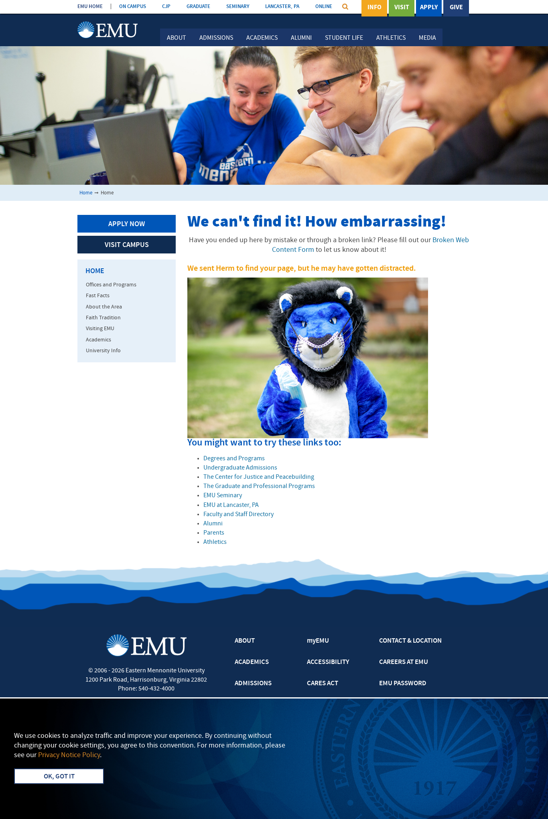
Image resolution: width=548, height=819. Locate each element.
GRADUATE (198, 6)
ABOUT (245, 641)
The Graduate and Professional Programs (259, 486)
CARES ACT (322, 683)
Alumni (301, 38)
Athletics (391, 38)
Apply (429, 7)
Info (374, 7)
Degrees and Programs (234, 458)
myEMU (318, 641)
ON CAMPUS (132, 6)
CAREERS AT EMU (403, 662)
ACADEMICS (252, 662)
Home (85, 193)
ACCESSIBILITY (328, 662)
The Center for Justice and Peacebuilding (258, 477)
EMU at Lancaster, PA (231, 505)
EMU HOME (90, 6)
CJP (166, 6)
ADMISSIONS (253, 683)
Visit (401, 7)
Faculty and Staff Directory (238, 514)
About (176, 38)
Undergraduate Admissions (240, 468)
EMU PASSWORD (402, 683)
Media (427, 38)
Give (456, 7)
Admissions (216, 38)
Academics (262, 38)
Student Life (344, 38)
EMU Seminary (222, 495)
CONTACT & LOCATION (410, 641)
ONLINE (323, 6)
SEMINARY (237, 6)
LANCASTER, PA (282, 6)
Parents (213, 533)
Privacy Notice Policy (69, 755)
